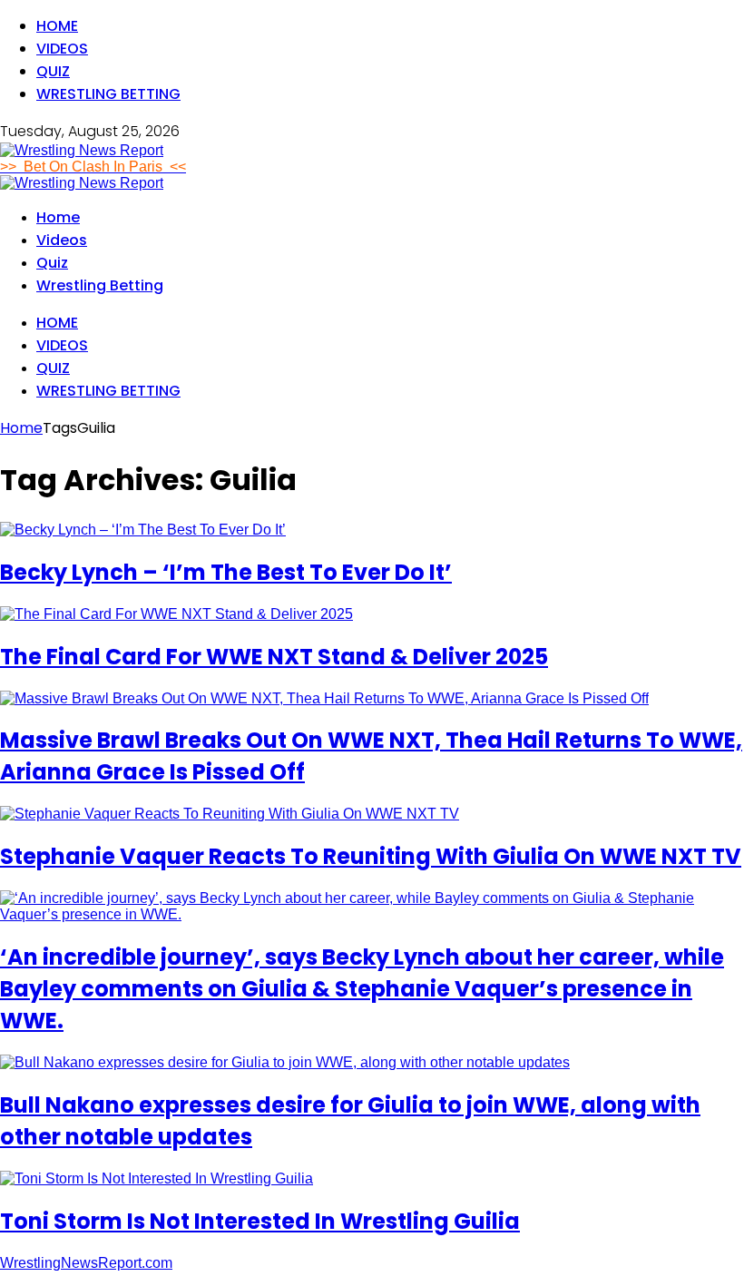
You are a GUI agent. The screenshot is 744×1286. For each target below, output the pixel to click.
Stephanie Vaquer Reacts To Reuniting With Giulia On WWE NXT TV (370, 856)
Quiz (53, 71)
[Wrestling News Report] (81, 150)
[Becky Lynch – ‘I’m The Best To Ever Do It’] (143, 529)
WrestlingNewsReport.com (86, 1263)
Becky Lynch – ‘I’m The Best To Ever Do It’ (226, 572)
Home (57, 25)
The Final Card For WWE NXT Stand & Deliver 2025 (274, 657)
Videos (62, 48)
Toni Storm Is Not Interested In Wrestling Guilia (260, 1221)
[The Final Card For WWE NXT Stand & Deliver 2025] (176, 614)
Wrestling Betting (108, 93)
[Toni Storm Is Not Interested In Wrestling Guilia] (156, 1178)
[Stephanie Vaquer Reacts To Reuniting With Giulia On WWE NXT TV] (229, 813)
